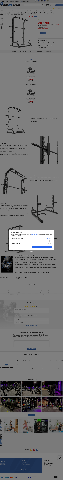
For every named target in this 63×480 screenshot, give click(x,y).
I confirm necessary (21, 247)
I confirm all (42, 247)
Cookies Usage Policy (34, 234)
